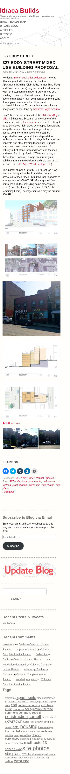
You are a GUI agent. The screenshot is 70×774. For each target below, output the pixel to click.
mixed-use (34, 485)
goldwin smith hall (44, 722)
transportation (11, 757)
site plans (13, 754)
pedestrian (25, 735)
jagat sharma (19, 485)
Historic (6, 34)
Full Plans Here (11, 423)
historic (8, 727)
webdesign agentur (26, 679)
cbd (14, 705)
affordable (10, 698)
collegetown (49, 481)
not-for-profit (12, 735)
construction (16, 716)
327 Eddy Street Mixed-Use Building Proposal (31, 65)
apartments (35, 481)
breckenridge (25, 701)
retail (28, 743)
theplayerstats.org (26, 649)
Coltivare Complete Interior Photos (22, 659)
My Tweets (9, 623)
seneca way (13, 749)
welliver (9, 761)
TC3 (24, 754)
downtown (13, 721)
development (49, 717)
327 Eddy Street (25, 478)
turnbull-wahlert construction (34, 757)
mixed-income (28, 731)
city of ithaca (45, 705)
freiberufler (42, 654)
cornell (35, 716)
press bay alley (38, 739)
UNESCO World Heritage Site (34, 164)
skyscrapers (29, 122)
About (4, 38)
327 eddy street (18, 481)
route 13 (39, 742)
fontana (7, 485)
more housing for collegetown (30, 77)
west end (21, 761)
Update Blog (9, 25)
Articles (6, 30)
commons (11, 712)
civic (8, 709)
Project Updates (45, 478)
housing (29, 726)
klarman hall (12, 731)
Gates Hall (28, 722)
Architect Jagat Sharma (46, 109)
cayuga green (40, 701)
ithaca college (45, 727)
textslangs (8, 644)
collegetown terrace (38, 709)
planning (24, 738)
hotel (16, 727)
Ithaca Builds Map (13, 21)
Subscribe (13, 545)
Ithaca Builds (19, 10)
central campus (27, 705)
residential (17, 743)
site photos (48, 485)
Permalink (8, 491)
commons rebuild (30, 712)
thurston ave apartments (41, 754)
